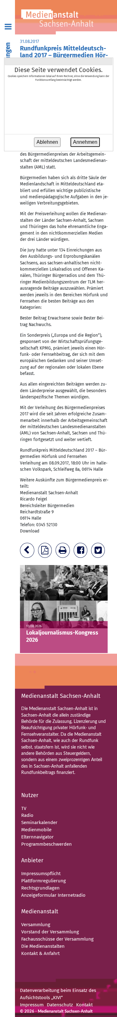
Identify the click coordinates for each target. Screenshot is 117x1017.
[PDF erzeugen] (46, 551)
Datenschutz (60, 1005)
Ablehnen (47, 142)
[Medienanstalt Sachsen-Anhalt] (66, 17)
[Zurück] (28, 551)
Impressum (32, 1005)
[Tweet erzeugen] (99, 551)
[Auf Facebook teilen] (82, 551)
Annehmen (85, 142)
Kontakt (84, 1005)
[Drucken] (64, 551)
